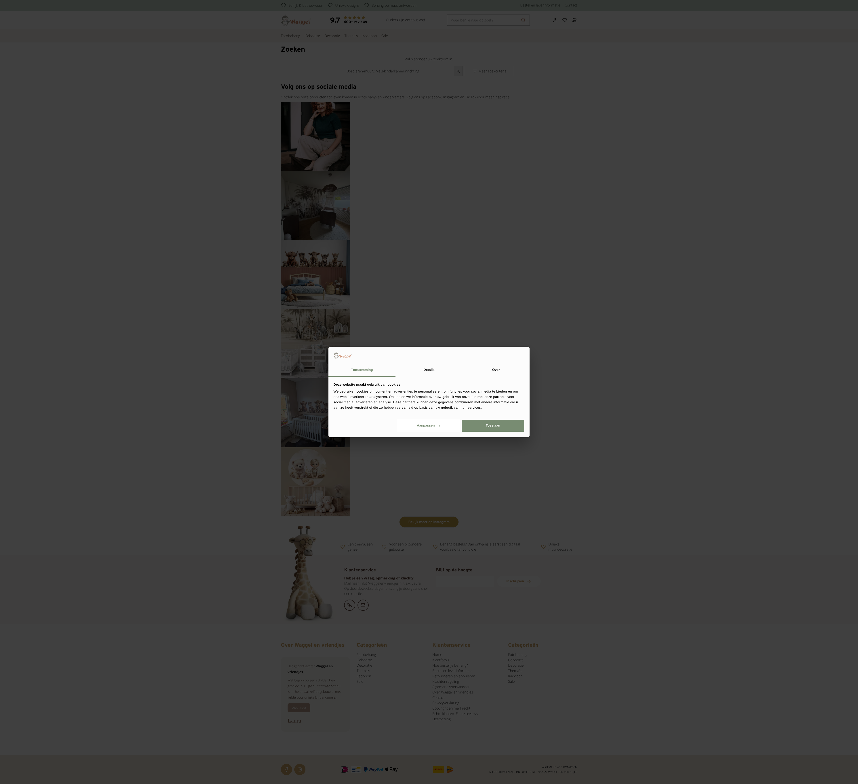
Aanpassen (426, 425)
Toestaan (493, 425)
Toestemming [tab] (362, 370)
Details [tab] (429, 370)
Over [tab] (496, 370)
